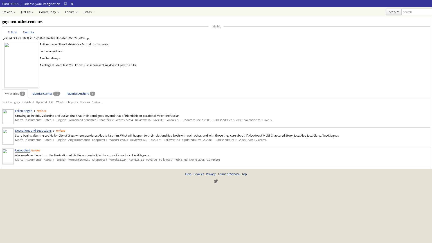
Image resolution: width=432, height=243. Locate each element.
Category (14, 102)
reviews (41, 111)
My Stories (14, 94)
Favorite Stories (45, 94)
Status (96, 102)
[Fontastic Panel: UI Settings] (72, 4)
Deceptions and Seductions (33, 130)
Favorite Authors (80, 94)
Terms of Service (229, 174)
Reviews (85, 102)
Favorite (28, 32)
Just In (26, 12)
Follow (12, 32)
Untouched (22, 150)
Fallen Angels (23, 111)
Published (28, 102)
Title (51, 102)
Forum (70, 12)
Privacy (211, 174)
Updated (41, 102)
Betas (88, 12)
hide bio (216, 26)
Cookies (199, 174)
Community (48, 12)
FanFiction (10, 4)
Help (188, 174)
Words (60, 102)
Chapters (72, 102)
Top (244, 174)
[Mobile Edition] (65, 4)
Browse (7, 12)
